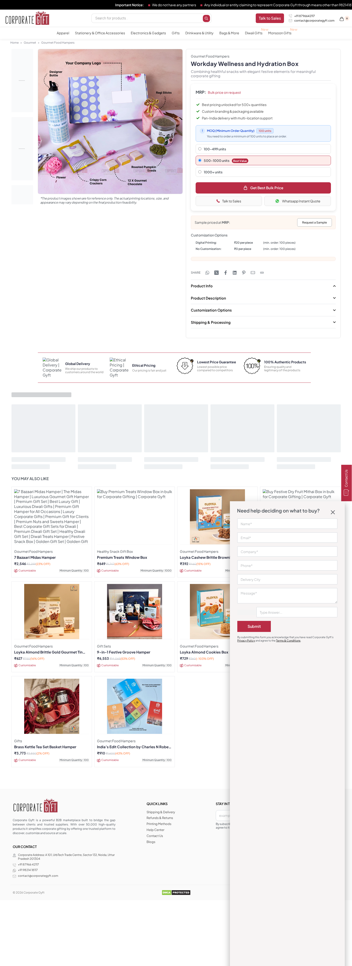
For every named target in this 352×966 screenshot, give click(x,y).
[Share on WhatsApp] (207, 273)
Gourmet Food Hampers (57, 42)
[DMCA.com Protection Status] (176, 892)
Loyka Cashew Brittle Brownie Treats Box (215, 557)
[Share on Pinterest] (244, 273)
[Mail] (253, 273)
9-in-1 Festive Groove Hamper (123, 652)
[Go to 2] (22, 148)
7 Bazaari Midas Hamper (35, 557)
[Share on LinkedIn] (235, 273)
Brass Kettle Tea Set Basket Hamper (45, 747)
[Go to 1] (22, 80)
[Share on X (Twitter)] (216, 273)
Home (14, 42)
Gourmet (30, 42)
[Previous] (50, 126)
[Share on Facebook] (225, 273)
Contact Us (346, 479)
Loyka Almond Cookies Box (204, 652)
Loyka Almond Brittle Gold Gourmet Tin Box (48, 652)
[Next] (169, 126)
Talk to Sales (231, 201)
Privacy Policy (246, 640)
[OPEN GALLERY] (110, 121)
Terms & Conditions (288, 640)
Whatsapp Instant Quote (301, 201)
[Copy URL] (262, 273)
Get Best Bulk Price (266, 187)
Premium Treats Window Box (122, 557)
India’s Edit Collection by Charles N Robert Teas (134, 747)
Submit (254, 626)
